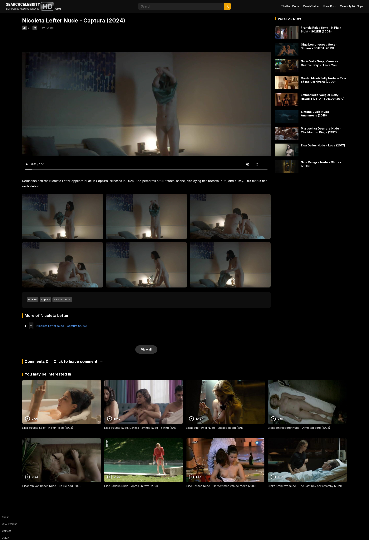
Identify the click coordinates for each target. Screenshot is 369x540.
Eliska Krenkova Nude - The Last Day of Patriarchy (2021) (305, 486)
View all (146, 349)
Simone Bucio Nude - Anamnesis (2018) (316, 113)
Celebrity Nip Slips (351, 6)
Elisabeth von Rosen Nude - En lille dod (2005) (52, 486)
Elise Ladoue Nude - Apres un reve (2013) (131, 486)
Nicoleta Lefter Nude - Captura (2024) (61, 326)
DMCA (5, 537)
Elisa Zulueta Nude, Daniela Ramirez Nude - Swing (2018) (141, 427)
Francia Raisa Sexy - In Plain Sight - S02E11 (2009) (321, 29)
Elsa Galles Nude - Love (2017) (323, 145)
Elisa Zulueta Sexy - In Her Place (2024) (47, 427)
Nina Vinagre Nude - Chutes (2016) (321, 164)
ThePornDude (290, 6)
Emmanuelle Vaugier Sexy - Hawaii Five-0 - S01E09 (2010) (322, 97)
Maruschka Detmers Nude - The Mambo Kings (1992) (321, 130)
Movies (32, 299)
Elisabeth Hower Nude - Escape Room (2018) (215, 427)
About (5, 517)
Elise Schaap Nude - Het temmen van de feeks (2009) (221, 486)
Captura (45, 299)
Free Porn (329, 6)
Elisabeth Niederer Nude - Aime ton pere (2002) (299, 427)
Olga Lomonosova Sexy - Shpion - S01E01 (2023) (319, 46)
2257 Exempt (9, 524)
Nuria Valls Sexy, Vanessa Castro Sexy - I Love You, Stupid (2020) (319, 63)
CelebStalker (311, 6)
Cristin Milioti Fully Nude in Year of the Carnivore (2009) (324, 80)
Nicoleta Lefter (62, 299)
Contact (6, 530)
